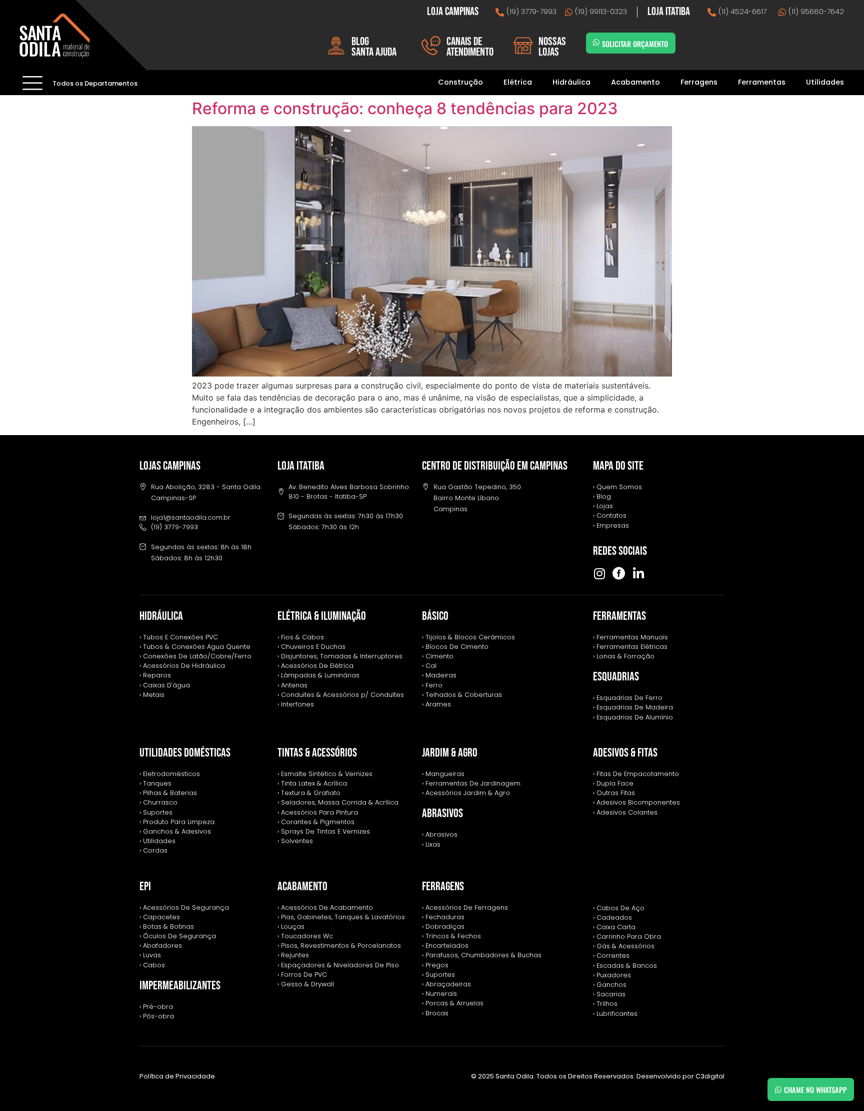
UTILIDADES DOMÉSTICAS (185, 753)
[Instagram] (599, 573)
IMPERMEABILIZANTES (180, 985)
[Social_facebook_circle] (618, 573)
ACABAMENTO (303, 886)
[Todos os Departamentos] (32, 82)
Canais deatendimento (470, 47)
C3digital (710, 1076)
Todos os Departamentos (95, 83)
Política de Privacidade (177, 1076)
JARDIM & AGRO (450, 753)
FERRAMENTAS (619, 616)
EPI (145, 886)
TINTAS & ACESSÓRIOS (317, 753)
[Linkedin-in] (638, 573)
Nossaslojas (552, 47)
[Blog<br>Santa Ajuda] (336, 45)
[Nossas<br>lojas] (523, 45)
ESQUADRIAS (616, 676)
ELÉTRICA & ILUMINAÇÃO (322, 616)
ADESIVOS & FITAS (625, 753)
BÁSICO (435, 616)
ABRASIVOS (442, 813)
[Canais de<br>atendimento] (431, 45)
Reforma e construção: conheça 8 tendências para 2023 (405, 108)
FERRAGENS (443, 886)
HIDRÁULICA (161, 616)
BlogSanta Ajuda (374, 47)
